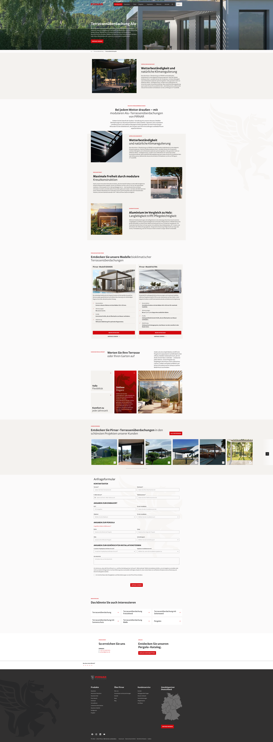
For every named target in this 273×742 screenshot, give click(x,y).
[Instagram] (96, 734)
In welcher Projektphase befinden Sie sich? (104, 548)
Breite (95, 529)
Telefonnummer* (141, 494)
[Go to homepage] (97, 4)
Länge (138, 529)
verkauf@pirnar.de (105, 652)
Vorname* (96, 487)
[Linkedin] (100, 734)
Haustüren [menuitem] (127, 4)
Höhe (95, 537)
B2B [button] (178, 4)
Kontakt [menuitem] (167, 4)
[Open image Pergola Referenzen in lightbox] (115, 462)
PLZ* (95, 506)
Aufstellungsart (141, 537)
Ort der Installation (141, 506)
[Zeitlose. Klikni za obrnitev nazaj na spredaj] (134, 373)
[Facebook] (92, 734)
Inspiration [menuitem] (150, 4)
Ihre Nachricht (97, 556)
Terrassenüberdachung (98, 51)
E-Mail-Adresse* (98, 494)
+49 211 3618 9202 (105, 650)
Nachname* (140, 487)
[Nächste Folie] (267, 454)
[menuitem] (118, 4)
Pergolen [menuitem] (140, 4)
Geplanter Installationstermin (144, 548)
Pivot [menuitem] (134, 4)
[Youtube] (104, 734)
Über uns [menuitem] (158, 4)
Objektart (96, 514)
